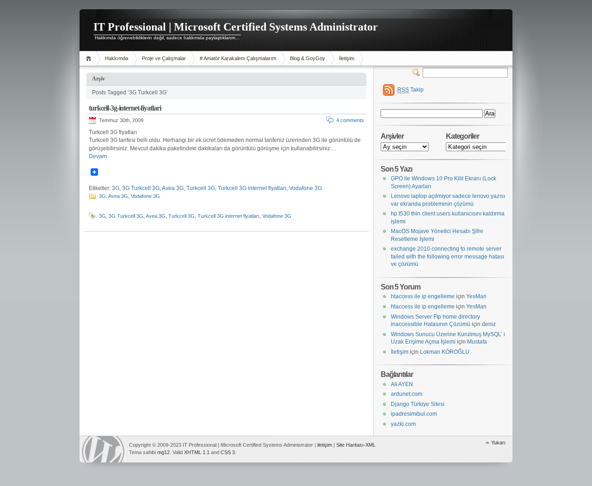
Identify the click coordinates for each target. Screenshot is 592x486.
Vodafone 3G (305, 188)
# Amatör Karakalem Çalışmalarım (238, 58)
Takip (410, 89)
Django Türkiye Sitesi (417, 404)
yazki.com (403, 424)
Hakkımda (116, 58)
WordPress (103, 449)
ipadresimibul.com (414, 414)
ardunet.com (406, 394)
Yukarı (498, 442)
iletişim (324, 445)
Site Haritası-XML (356, 445)
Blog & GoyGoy (307, 58)
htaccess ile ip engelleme (423, 296)
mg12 (163, 452)
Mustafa (477, 341)
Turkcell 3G (200, 188)
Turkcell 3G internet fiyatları (252, 188)
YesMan (476, 296)
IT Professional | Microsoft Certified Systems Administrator (235, 27)
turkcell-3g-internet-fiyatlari (124, 108)
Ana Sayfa (90, 58)
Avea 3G (173, 188)
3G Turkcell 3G (141, 188)
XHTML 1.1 (197, 452)
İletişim (346, 58)
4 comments (350, 120)
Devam (98, 156)
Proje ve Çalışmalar (164, 58)
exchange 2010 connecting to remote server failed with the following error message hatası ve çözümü (447, 256)
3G (115, 188)
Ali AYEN (402, 384)
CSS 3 (228, 452)
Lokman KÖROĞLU (444, 352)
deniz (489, 324)
